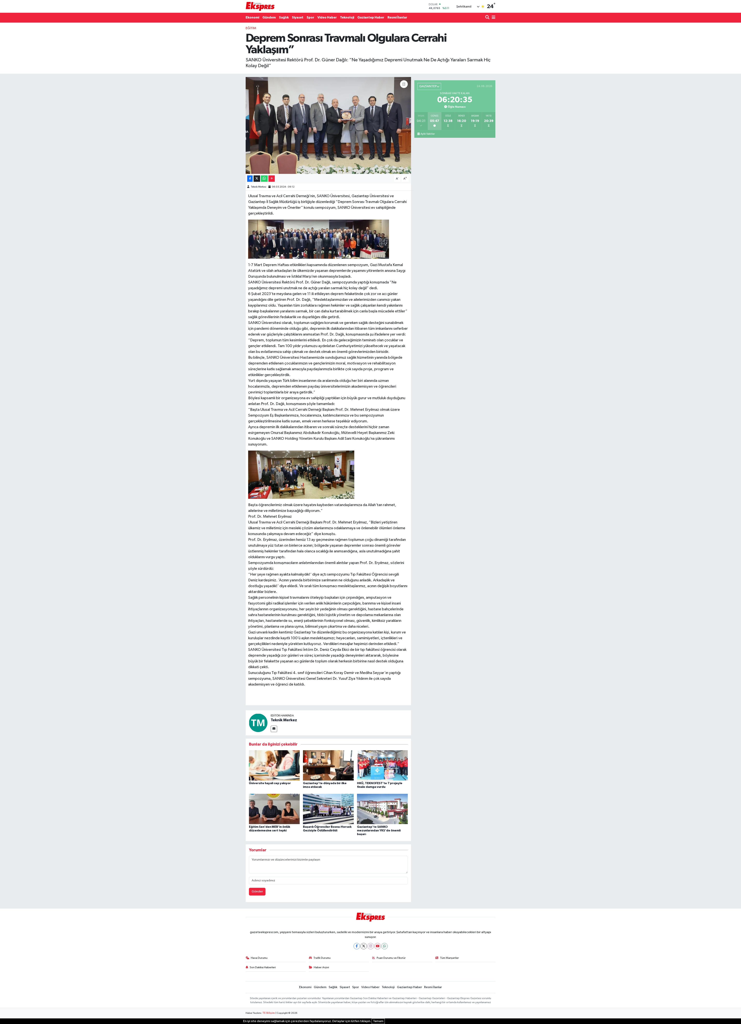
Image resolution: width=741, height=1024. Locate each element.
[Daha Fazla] (271, 178)
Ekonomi (252, 17)
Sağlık (284, 17)
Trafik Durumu (322, 957)
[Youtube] (377, 946)
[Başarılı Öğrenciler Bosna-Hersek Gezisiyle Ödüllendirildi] (328, 809)
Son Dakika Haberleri (263, 967)
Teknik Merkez (258, 187)
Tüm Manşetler (449, 957)
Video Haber (327, 17)
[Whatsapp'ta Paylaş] (264, 178)
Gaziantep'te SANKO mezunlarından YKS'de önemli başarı (379, 830)
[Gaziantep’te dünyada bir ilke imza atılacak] (328, 765)
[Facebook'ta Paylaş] (250, 178)
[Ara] (487, 18)
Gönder (257, 891)
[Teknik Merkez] (258, 722)
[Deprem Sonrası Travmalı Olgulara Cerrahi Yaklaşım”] (328, 125)
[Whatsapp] (384, 946)
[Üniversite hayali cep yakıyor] (274, 765)
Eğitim (251, 28)
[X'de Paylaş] (257, 178)
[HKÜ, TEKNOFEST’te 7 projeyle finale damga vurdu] (382, 765)
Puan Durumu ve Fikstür (391, 957)
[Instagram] (370, 946)
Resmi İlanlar (397, 17)
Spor (310, 17)
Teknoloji (347, 17)
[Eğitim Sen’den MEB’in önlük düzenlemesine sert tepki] (274, 809)
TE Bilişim (268, 1013)
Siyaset (297, 17)
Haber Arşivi (321, 967)
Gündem (269, 17)
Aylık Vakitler (427, 134)
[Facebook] (357, 946)
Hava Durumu (259, 957)
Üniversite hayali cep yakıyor (270, 783)
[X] (363, 946)
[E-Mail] (274, 729)
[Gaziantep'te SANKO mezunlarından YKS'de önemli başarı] (382, 809)
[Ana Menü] (493, 18)
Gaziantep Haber (370, 17)
